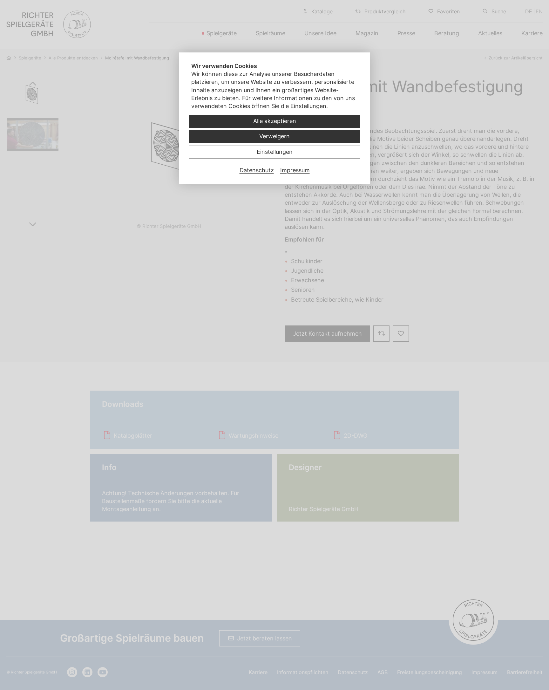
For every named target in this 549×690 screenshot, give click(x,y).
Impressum (295, 170)
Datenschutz (257, 170)
